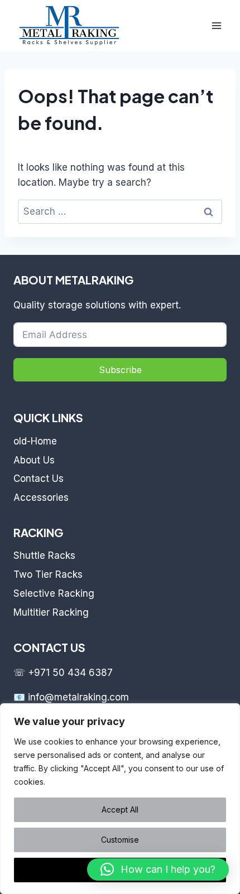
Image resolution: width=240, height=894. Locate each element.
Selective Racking (53, 593)
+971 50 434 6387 (70, 672)
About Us (34, 460)
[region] (120, 798)
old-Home (35, 441)
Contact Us (38, 478)
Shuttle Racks (44, 555)
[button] (158, 869)
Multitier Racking (51, 612)
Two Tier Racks (48, 574)
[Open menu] (216, 25)
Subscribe (120, 369)
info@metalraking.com (78, 697)
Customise (120, 839)
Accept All (120, 809)
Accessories (41, 497)
